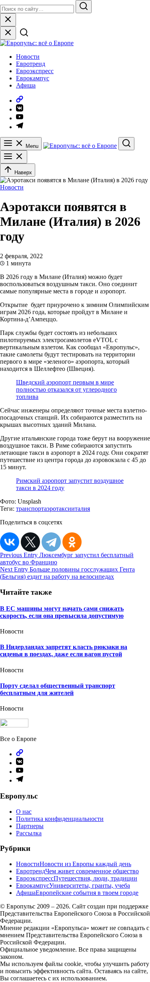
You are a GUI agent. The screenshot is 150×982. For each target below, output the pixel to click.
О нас (24, 811)
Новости (28, 56)
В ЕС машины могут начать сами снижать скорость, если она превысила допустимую (62, 612)
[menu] (13, 156)
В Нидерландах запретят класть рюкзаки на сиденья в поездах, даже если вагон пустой (63, 650)
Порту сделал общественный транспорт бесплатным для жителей (57, 689)
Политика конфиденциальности (60, 818)
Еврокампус (32, 78)
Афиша (26, 85)
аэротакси (57, 508)
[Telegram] (51, 542)
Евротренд (30, 63)
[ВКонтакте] (9, 542)
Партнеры (30, 826)
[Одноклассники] (72, 542)
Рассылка (29, 833)
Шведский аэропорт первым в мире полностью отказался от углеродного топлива (66, 389)
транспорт (30, 508)
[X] (30, 542)
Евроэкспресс (35, 71)
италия (80, 508)
